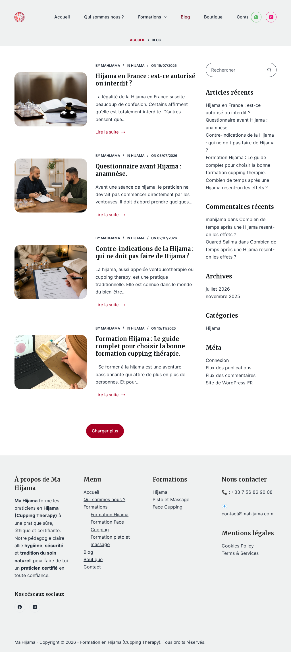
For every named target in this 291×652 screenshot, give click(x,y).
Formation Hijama (109, 514)
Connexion (217, 360)
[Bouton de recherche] (269, 70)
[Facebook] (19, 607)
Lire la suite (107, 132)
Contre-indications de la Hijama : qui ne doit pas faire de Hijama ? (144, 252)
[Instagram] (271, 17)
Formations (149, 17)
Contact (245, 17)
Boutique (213, 17)
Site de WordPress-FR (229, 383)
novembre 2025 (223, 296)
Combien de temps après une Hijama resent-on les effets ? (240, 226)
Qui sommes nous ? (104, 17)
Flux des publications (228, 367)
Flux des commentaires (230, 375)
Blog (185, 17)
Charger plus (105, 431)
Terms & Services (240, 553)
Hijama (138, 65)
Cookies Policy (238, 546)
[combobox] (234, 70)
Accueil (62, 17)
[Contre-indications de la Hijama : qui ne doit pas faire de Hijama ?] (50, 272)
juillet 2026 (218, 289)
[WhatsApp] (256, 17)
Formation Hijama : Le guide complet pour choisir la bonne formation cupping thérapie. (140, 346)
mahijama (216, 219)
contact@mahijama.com (247, 513)
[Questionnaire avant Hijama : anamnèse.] (50, 186)
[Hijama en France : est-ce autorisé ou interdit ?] (50, 99)
